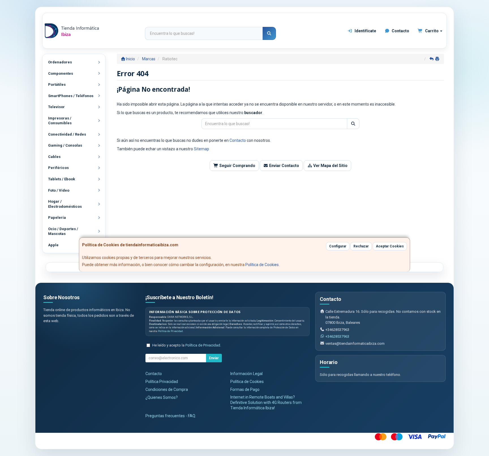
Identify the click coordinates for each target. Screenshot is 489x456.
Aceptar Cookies (390, 246)
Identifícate (365, 31)
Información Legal (246, 373)
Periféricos (58, 168)
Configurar (337, 246)
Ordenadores (60, 62)
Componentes (60, 73)
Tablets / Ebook (61, 179)
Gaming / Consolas (65, 145)
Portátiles (57, 84)
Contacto (400, 31)
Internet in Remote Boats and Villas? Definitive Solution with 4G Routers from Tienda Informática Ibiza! (266, 402)
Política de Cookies (262, 264)
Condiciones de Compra (166, 389)
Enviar (214, 358)
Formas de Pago (244, 389)
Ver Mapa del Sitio (330, 165)
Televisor (56, 107)
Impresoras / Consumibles (60, 120)
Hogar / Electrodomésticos (65, 204)
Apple (53, 245)
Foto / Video (58, 190)
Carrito (431, 31)
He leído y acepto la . (186, 345)
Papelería (57, 217)
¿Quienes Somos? (161, 397)
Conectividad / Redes (67, 134)
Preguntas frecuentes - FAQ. (170, 416)
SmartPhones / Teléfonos (70, 96)
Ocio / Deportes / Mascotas (63, 231)
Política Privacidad (161, 381)
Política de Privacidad (170, 331)
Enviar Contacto (283, 165)
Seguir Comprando (236, 165)
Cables (54, 157)
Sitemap (201, 149)
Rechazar (361, 246)
